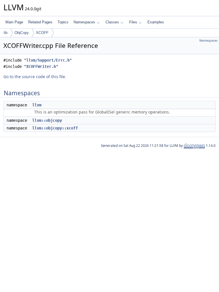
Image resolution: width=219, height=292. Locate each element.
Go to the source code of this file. (34, 76)
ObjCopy (22, 33)
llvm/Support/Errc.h (48, 60)
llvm (36, 105)
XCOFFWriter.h (41, 66)
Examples (155, 22)
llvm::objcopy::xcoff (55, 128)
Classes (112, 22)
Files (133, 22)
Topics (63, 22)
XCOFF (42, 33)
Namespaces (84, 22)
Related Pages (40, 22)
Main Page (14, 22)
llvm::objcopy (47, 120)
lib (5, 33)
